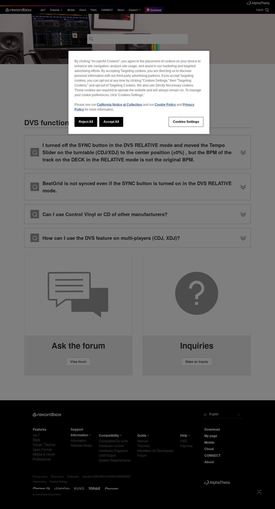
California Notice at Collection (119, 104)
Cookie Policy (165, 104)
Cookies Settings (186, 121)
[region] (138, 92)
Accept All (111, 121)
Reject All (86, 121)
